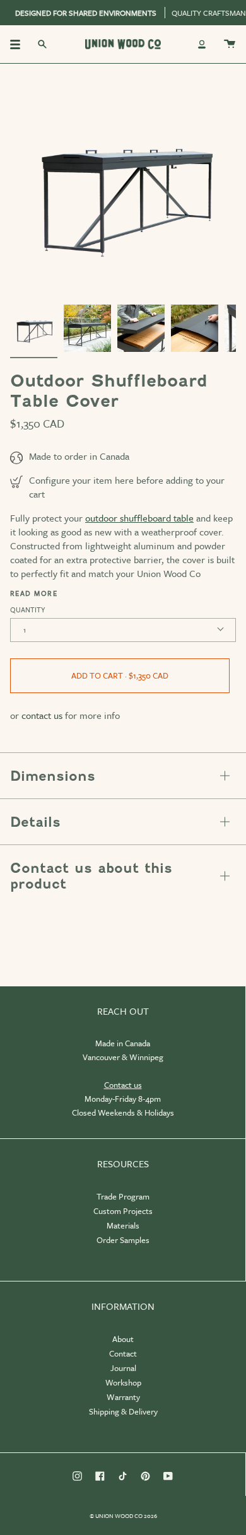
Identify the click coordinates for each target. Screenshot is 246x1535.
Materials (123, 1225)
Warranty (123, 1397)
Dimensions (52, 776)
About (123, 1339)
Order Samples (123, 1240)
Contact (123, 1353)
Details (35, 822)
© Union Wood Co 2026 (123, 1515)
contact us (41, 715)
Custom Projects (123, 1211)
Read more (33, 593)
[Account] (202, 44)
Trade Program (123, 1196)
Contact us (123, 1084)
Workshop (123, 1382)
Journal (123, 1368)
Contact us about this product (91, 876)
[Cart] (229, 44)
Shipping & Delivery (123, 1411)
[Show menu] (19, 44)
